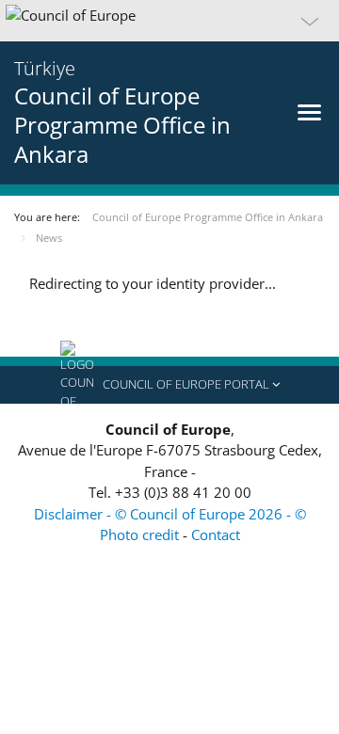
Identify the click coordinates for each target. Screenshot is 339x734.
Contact (215, 534)
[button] (169, 20)
